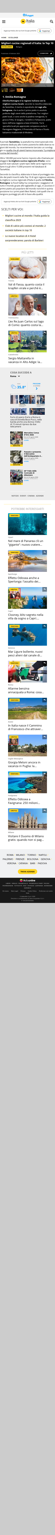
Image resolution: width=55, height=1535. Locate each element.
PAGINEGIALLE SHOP (36, 883)
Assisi (10, 722)
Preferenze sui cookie (46, 891)
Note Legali (14, 891)
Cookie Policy (32, 891)
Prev (3, 91)
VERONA (11, 863)
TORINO (31, 854)
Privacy (23, 891)
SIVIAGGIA (31, 885)
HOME (3, 37)
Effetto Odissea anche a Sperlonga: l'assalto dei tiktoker (23, 581)
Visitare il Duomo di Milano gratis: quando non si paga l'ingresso (26, 839)
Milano (11, 832)
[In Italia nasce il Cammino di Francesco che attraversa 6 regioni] (27, 709)
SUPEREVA (27, 888)
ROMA (10, 854)
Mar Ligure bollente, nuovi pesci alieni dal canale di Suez (25, 655)
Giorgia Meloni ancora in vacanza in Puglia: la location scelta (24, 765)
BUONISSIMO (48, 885)
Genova (11, 648)
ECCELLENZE (13, 37)
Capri (10, 611)
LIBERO (8, 883)
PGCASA (46, 883)
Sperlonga (12, 574)
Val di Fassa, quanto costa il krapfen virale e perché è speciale (26, 287)
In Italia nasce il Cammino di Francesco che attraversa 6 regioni (26, 729)
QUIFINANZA (39, 885)
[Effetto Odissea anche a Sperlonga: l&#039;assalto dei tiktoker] (27, 561)
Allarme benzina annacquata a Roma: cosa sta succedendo (25, 692)
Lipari (10, 537)
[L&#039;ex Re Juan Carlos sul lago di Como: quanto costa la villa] (27, 304)
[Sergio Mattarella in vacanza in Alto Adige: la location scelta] (27, 341)
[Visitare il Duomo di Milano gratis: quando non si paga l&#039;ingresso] (27, 819)
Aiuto (27, 893)
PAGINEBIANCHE (8, 885)
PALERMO (8, 859)
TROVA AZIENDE (27, 871)
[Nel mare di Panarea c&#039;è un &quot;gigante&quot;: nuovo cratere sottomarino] (27, 524)
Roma (10, 685)
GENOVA (45, 859)
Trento (11, 280)
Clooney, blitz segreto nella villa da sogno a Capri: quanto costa (25, 618)
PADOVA (42, 863)
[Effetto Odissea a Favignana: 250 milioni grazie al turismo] (27, 782)
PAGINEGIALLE (23, 883)
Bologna (19, 47)
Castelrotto (13, 354)
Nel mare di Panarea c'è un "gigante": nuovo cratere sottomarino (25, 544)
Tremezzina (13, 317)
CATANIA (23, 863)
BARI (32, 863)
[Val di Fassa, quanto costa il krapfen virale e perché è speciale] (27, 267)
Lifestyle (14, 296)
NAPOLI (43, 854)
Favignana (12, 795)
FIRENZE (20, 859)
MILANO (20, 854)
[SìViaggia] (28, 15)
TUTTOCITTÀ (18, 885)
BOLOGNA (32, 859)
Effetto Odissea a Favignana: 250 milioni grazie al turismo (23, 802)
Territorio (14, 515)
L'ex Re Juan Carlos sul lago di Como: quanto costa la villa (26, 324)
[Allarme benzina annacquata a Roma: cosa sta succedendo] (27, 672)
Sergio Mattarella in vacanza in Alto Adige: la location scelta (24, 361)
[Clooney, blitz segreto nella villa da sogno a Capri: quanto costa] (27, 598)
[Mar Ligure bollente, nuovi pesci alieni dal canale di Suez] (27, 635)
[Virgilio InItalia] (27, 22)
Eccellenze (7, 47)
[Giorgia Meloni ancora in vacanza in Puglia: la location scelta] (27, 745)
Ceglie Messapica (15, 758)
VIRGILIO (14, 883)
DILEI (24, 885)
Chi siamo (5, 891)
